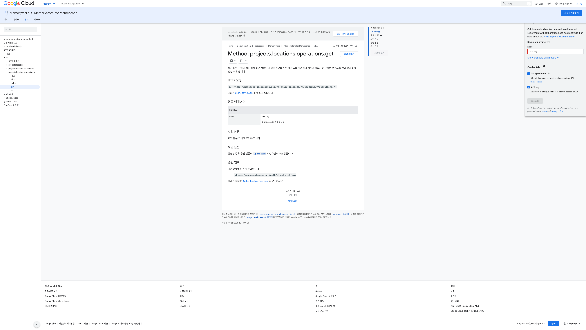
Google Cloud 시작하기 (325, 296)
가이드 (16, 19)
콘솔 (541, 3)
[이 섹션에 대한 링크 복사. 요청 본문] (243, 132)
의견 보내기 (349, 54)
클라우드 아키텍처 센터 (325, 306)
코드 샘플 (319, 301)
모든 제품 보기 (51, 291)
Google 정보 (50, 323)
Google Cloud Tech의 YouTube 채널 (467, 311)
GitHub (318, 291)
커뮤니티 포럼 (186, 291)
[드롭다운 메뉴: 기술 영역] (55, 3)
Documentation (244, 46)
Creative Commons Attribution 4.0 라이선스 (278, 214)
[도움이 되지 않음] (356, 46)
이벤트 (454, 296)
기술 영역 (47, 3)
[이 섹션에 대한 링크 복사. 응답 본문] (243, 147)
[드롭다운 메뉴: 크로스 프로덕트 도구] (83, 3)
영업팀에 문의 (51, 306)
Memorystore (19, 13)
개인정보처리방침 (67, 323)
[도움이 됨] (351, 46)
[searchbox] (20, 29)
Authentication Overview (256, 181)
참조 (27, 19)
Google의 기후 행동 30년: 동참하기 (126, 323)
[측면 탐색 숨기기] (37, 324)
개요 (6, 19)
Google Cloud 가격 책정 (55, 296)
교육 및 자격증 (321, 311)
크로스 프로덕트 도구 (70, 3)
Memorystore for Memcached (55, 13)
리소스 (37, 19)
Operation (260, 153)
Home (230, 46)
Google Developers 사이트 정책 (259, 217)
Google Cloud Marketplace (57, 301)
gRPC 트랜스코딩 (244, 93)
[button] (20, 46)
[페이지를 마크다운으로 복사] (241, 60)
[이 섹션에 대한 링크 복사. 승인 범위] (243, 163)
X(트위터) (455, 301)
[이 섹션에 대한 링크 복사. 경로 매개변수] (248, 102)
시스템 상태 (185, 306)
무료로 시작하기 (571, 13)
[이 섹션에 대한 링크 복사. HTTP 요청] (245, 80)
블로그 (454, 291)
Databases (259, 46)
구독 (553, 323)
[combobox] (516, 3)
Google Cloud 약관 (99, 323)
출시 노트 (184, 301)
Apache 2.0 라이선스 (342, 214)
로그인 (579, 3)
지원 (182, 296)
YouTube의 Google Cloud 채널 (465, 306)
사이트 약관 (83, 323)
